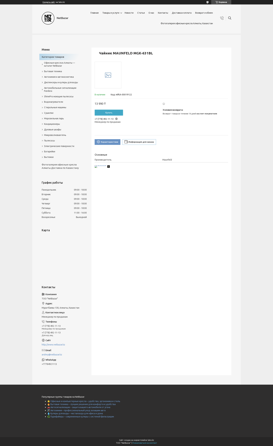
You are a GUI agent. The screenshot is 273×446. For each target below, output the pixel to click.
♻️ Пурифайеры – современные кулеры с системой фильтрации (80, 416)
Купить (108, 112)
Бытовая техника (53, 71)
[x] (108, 167)
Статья (141, 13)
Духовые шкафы (52, 129)
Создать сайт (48, 2)
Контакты (163, 13)
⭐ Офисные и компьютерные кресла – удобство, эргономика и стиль (83, 401)
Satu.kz (151, 440)
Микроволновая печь (55, 135)
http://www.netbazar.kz (53, 344)
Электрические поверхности (59, 146)
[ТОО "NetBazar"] (48, 18)
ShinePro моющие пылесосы (58, 96)
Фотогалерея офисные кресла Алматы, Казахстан (187, 23)
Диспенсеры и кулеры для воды (61, 82)
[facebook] (100, 165)
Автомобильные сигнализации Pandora (60, 89)
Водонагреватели (53, 102)
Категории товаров (53, 57)
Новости (129, 13)
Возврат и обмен (204, 13)
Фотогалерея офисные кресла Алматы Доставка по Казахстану (60, 166)
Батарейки (49, 151)
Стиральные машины (55, 107)
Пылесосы (49, 140)
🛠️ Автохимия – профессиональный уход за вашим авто (76, 410)
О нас (151, 13)
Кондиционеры (52, 124)
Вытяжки (49, 157)
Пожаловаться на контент (145, 443)
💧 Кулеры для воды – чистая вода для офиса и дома (75, 413)
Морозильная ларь (54, 118)
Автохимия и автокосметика (59, 77)
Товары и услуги (110, 13)
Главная (95, 13)
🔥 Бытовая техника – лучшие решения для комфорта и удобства (81, 404)
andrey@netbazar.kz (52, 354)
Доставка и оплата (181, 13)
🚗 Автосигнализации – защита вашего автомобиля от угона (78, 407)
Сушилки (48, 113)
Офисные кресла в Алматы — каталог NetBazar (59, 64)
